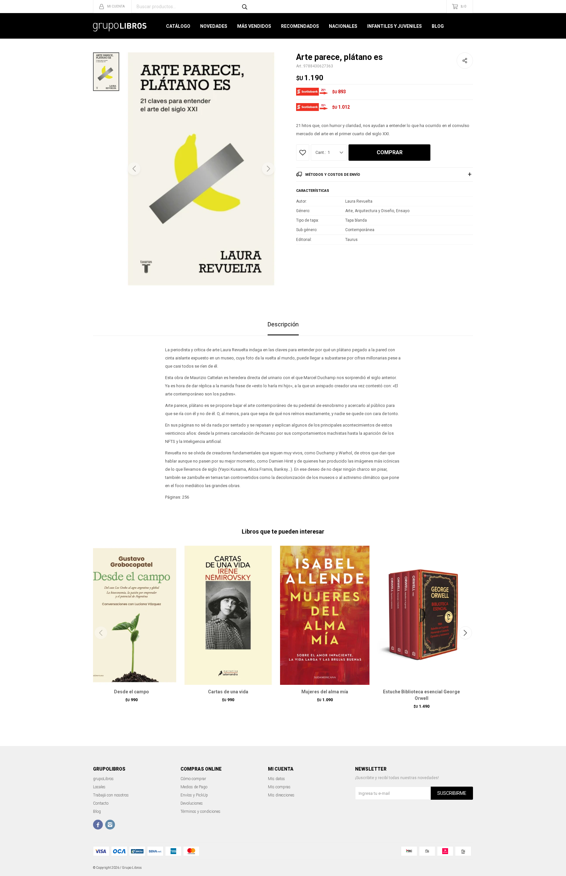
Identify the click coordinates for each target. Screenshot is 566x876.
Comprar (390, 152)
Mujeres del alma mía (324, 691)
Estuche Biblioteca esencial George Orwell (421, 695)
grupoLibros (103, 778)
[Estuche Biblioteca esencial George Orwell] (421, 615)
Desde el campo (131, 691)
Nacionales (343, 26)
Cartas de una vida (228, 691)
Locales (99, 787)
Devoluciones (191, 803)
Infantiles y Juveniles (394, 26)
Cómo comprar (193, 778)
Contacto (100, 803)
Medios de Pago (193, 787)
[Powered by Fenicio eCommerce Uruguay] (463, 868)
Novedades (213, 26)
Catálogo (178, 26)
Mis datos (276, 778)
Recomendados (300, 26)
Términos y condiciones (200, 811)
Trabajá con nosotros (111, 795)
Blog (438, 26)
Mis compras (279, 787)
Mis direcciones (281, 795)
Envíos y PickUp (194, 795)
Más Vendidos (254, 26)
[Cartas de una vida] (228, 615)
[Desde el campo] (131, 615)
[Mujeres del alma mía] (325, 615)
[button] (268, 168)
